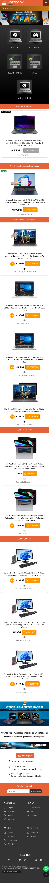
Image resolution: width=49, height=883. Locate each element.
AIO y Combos (24, 539)
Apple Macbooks (24, 430)
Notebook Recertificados (24, 219)
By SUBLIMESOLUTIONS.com (12, 872)
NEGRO (24, 269)
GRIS (24, 320)
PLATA (24, 479)
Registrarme (36, 791)
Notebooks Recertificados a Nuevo (24, 166)
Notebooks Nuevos (24, 106)
